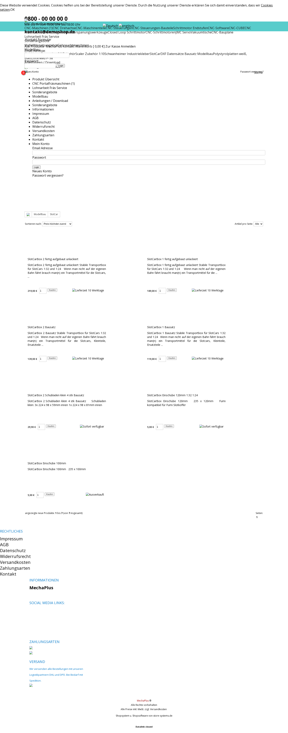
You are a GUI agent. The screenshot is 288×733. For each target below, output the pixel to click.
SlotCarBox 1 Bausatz (161, 327)
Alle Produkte (34, 46)
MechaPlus (54, 46)
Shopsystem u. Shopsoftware (132, 715)
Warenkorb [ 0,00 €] (90, 46)
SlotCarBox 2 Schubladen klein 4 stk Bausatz (56, 395)
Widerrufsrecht (43, 126)
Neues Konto (31, 71)
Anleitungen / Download (50, 101)
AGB (35, 118)
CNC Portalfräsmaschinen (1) (53, 83)
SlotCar (54, 214)
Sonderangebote (44, 92)
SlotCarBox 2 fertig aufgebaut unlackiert (53, 259)
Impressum (40, 113)
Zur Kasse (112, 46)
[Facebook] (32, 612)
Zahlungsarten (43, 135)
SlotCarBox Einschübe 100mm (47, 463)
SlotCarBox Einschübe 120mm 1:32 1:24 (172, 395)
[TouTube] (45, 612)
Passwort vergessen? (252, 71)
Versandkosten (43, 131)
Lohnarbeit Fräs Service (41, 36)
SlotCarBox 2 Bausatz (41, 327)
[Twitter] (39, 612)
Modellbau (40, 96)
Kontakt (68, 46)
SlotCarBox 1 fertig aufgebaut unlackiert (172, 259)
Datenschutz (41, 122)
